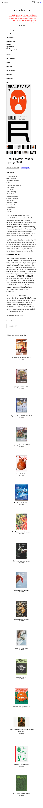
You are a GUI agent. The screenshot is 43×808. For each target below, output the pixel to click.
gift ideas (9, 78)
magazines (10, 46)
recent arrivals (11, 34)
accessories (10, 70)
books (8, 44)
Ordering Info (25, 168)
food (8, 62)
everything (10, 30)
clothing (21, 66)
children (9, 74)
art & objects (10, 59)
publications (21, 42)
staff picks (10, 38)
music (21, 55)
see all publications (13, 50)
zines (8, 48)
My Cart (38, 2)
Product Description (12, 168)
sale (7, 82)
